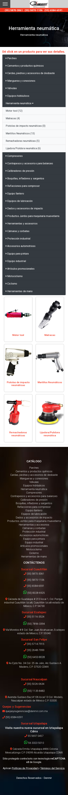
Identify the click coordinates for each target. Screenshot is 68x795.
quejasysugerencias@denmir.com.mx (26, 711)
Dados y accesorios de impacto (25, 208)
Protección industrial (18, 238)
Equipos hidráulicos (18, 95)
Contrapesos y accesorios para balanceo (30, 163)
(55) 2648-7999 (35, 650)
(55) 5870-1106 (35, 579)
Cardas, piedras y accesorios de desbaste (31, 73)
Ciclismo (12, 283)
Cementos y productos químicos (25, 65)
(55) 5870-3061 (35, 573)
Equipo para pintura (18, 253)
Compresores (15, 155)
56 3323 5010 (36, 742)
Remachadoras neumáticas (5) (23, 140)
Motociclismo (15, 276)
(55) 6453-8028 (36, 657)
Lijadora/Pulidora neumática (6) (23, 148)
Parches (12, 58)
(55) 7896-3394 (36, 623)
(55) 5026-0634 (35, 683)
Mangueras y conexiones (21, 80)
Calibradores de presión (20, 170)
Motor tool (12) (14, 110)
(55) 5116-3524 (35, 616)
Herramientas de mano (20, 291)
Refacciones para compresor (23, 185)
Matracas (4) (13, 118)
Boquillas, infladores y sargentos (25, 178)
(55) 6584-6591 (35, 585)
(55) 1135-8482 (36, 690)
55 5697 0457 (35, 735)
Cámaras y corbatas (18, 231)
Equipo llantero (15, 193)
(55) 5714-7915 (35, 643)
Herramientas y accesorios (22, 223)
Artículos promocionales (20, 268)
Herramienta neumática (19, 103)
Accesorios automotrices (21, 246)
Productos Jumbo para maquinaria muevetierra (33, 216)
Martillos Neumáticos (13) (20, 133)
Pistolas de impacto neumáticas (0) (25, 125)
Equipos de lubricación (20, 201)
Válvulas (12, 88)
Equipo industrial (16, 261)
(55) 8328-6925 (36, 592)
